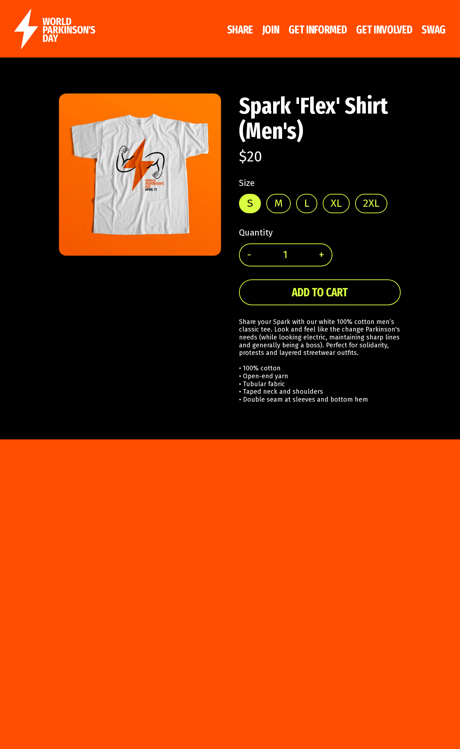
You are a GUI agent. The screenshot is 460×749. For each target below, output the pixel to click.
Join (271, 29)
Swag (434, 29)
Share (240, 29)
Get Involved (384, 29)
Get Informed (318, 29)
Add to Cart (320, 292)
